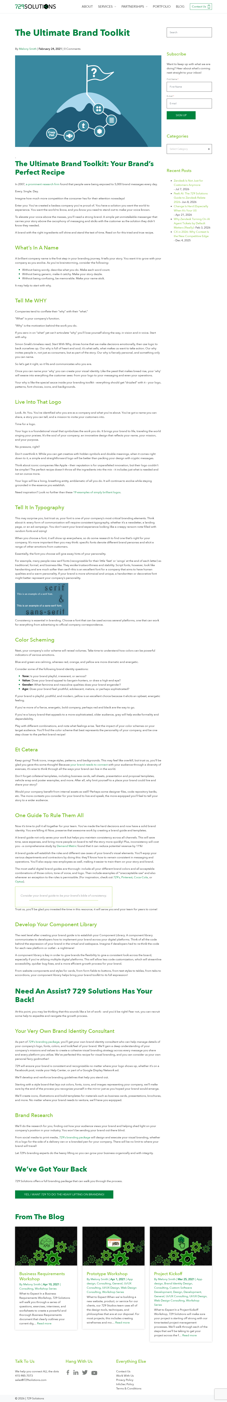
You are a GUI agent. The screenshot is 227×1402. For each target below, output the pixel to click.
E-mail (170, 96)
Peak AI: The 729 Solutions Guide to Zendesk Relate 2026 (191, 198)
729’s (116, 877)
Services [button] (105, 6)
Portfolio (162, 6)
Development (192, 1292)
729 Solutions (35, 6)
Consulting (26, 1289)
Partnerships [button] (132, 6)
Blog (180, 6)
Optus (19, 882)
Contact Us (199, 7)
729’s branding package (43, 1042)
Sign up (181, 115)
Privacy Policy (124, 1380)
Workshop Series (46, 1289)
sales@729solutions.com (30, 1380)
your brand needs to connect (89, 765)
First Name (172, 79)
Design (177, 1292)
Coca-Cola (141, 877)
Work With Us (125, 1376)
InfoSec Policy (125, 1384)
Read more (44, 1323)
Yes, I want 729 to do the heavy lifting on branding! (64, 1194)
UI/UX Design (110, 1288)
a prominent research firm (42, 184)
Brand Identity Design (178, 1283)
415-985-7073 (24, 1376)
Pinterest (126, 877)
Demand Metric (67, 846)
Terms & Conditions (128, 1388)
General (117, 1283)
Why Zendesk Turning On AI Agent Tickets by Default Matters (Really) (192, 223)
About (87, 6)
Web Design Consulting (169, 1301)
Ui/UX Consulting (177, 1296)
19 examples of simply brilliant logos (96, 492)
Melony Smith (28, 49)
